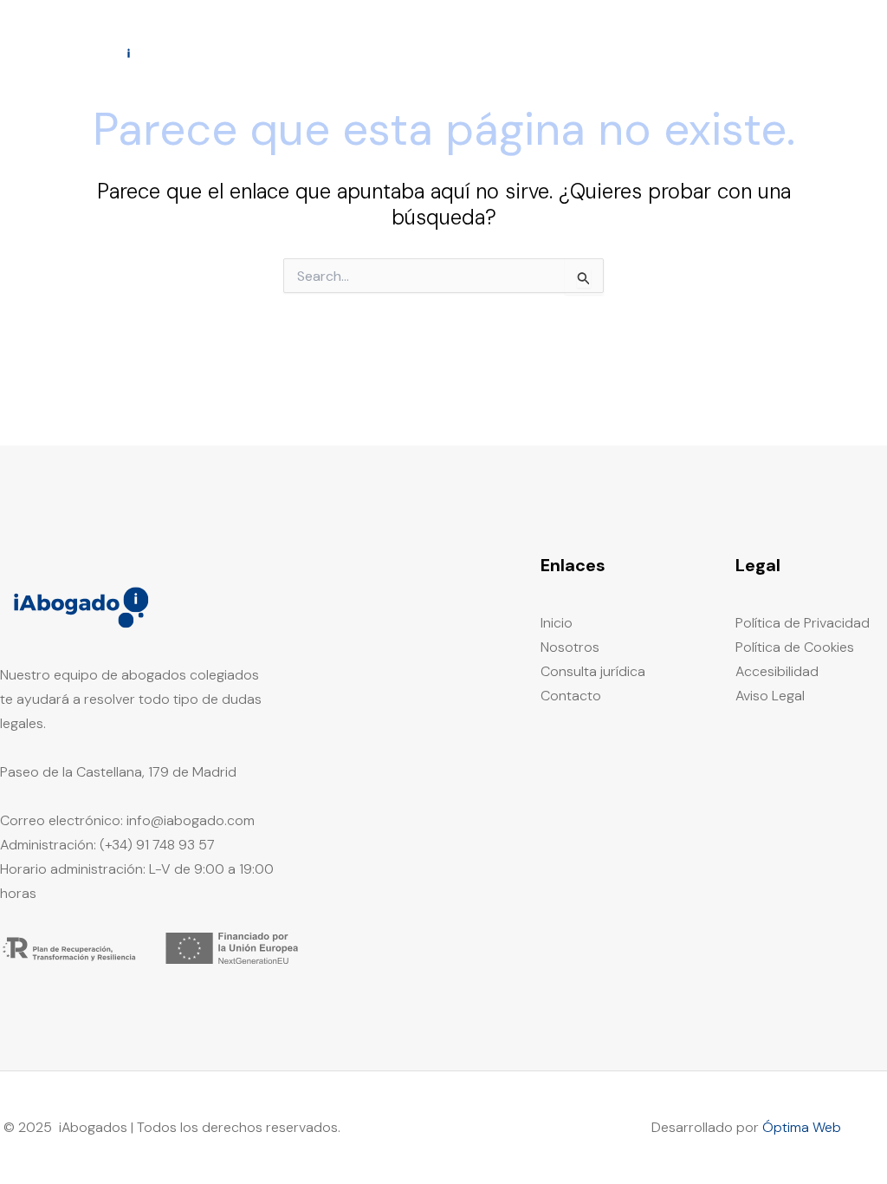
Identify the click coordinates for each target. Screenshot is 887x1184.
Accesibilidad (777, 671)
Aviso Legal (770, 695)
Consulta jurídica (593, 671)
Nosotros (574, 52)
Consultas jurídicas (690, 52)
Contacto (808, 52)
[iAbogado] (82, 51)
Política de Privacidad (802, 623)
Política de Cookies (794, 647)
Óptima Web (801, 1127)
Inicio (501, 52)
